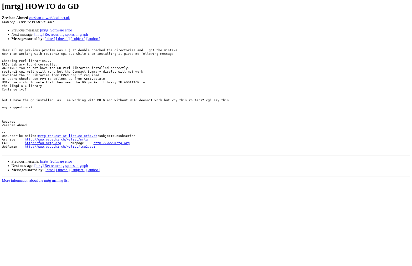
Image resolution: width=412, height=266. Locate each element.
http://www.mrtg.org (111, 143)
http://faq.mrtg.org (43, 143)
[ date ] (50, 39)
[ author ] (93, 39)
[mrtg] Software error (56, 30)
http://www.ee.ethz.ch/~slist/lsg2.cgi (60, 146)
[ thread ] (63, 39)
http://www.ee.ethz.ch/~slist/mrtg (56, 139)
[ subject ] (78, 39)
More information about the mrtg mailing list (35, 180)
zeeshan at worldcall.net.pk (49, 18)
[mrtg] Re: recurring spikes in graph (61, 34)
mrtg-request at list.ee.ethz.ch (67, 136)
